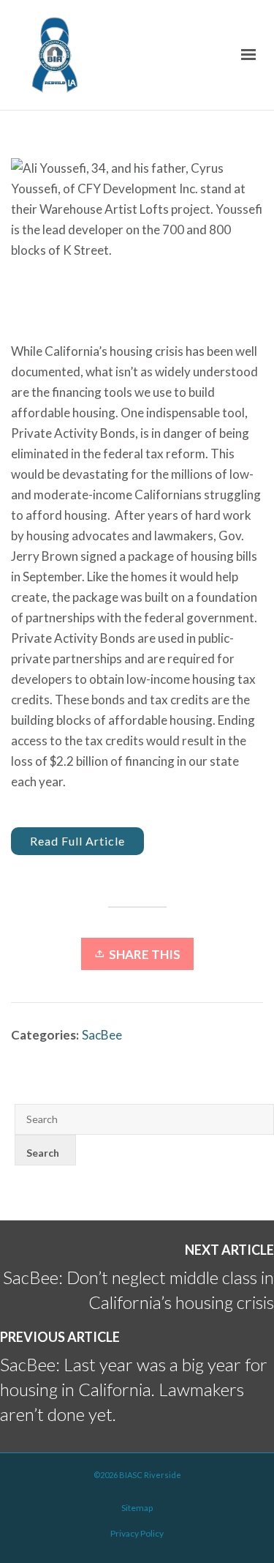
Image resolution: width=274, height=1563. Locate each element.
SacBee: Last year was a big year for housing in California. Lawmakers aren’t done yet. (133, 1389)
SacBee (102, 1034)
